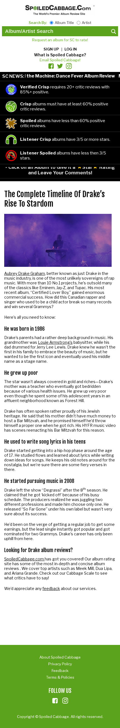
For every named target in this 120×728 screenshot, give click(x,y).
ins (65, 701)
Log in (70, 49)
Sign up (51, 49)
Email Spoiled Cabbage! (60, 60)
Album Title (64, 22)
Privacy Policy (60, 664)
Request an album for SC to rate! (60, 40)
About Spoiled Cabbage (60, 657)
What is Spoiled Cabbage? (60, 54)
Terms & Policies (60, 677)
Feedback (60, 670)
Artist (86, 22)
